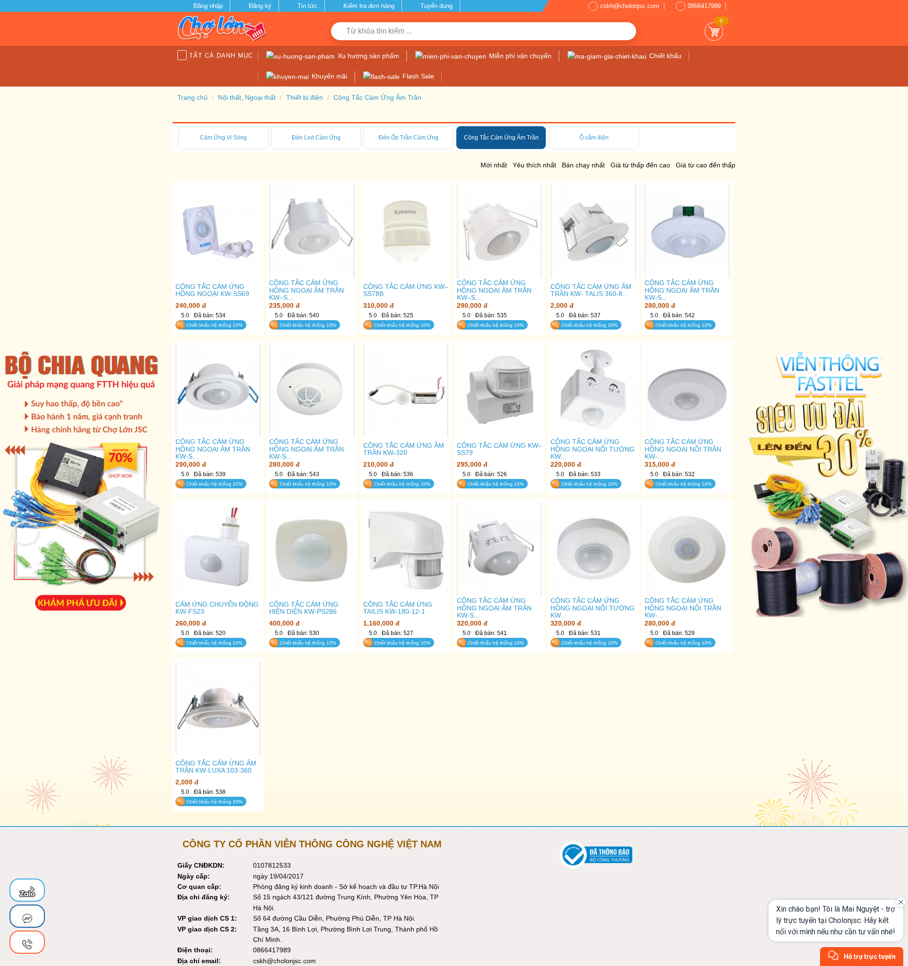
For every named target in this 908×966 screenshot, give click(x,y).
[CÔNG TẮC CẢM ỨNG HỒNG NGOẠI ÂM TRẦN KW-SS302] (499, 549)
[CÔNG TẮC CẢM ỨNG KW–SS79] (499, 390)
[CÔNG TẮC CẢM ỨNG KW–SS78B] (405, 231)
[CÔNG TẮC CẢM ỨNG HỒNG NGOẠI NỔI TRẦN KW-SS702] (687, 549)
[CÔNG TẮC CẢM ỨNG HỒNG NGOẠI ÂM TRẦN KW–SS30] (499, 231)
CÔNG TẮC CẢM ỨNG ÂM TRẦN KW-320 (403, 449)
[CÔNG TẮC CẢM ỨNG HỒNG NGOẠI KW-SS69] (218, 231)
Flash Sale (417, 76)
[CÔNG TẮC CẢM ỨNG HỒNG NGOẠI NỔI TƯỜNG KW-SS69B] (593, 390)
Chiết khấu (664, 56)
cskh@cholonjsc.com (629, 5)
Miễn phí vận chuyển (519, 56)
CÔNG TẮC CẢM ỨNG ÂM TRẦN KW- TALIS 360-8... (590, 290)
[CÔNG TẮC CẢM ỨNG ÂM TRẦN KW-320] (405, 390)
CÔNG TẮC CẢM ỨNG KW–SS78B (405, 290)
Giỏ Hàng (714, 31)
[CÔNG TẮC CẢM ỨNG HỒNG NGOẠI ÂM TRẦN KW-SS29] (687, 231)
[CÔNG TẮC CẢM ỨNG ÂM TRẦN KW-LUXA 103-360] (218, 708)
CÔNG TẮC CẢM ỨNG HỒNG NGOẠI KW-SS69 (212, 290)
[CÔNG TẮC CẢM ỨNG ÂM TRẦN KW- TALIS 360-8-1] (593, 231)
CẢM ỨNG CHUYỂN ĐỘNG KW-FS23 (217, 608)
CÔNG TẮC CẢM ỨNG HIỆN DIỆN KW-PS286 (303, 608)
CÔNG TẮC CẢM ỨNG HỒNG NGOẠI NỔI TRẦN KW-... (683, 449)
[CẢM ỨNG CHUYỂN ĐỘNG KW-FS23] (218, 549)
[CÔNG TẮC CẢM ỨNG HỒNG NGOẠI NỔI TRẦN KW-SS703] (687, 390)
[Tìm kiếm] (625, 31)
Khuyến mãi (328, 76)
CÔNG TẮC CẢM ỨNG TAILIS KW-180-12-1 (397, 608)
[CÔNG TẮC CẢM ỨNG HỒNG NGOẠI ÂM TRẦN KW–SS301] (311, 231)
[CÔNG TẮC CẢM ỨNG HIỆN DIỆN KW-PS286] (311, 549)
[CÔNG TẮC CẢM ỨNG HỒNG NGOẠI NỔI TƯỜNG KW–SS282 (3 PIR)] (593, 549)
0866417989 (704, 5)
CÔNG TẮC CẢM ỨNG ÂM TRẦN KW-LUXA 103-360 (215, 767)
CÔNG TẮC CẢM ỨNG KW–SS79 (499, 449)
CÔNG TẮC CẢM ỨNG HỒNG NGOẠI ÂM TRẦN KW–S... (306, 290)
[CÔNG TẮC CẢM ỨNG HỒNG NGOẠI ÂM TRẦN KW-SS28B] (311, 390)
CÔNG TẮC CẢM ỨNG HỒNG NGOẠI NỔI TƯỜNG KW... (592, 449)
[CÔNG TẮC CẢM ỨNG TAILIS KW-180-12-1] (405, 549)
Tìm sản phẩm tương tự (218, 342)
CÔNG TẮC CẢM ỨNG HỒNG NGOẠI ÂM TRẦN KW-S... (682, 290)
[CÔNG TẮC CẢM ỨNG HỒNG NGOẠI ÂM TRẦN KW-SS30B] (218, 390)
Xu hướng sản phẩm (367, 56)
